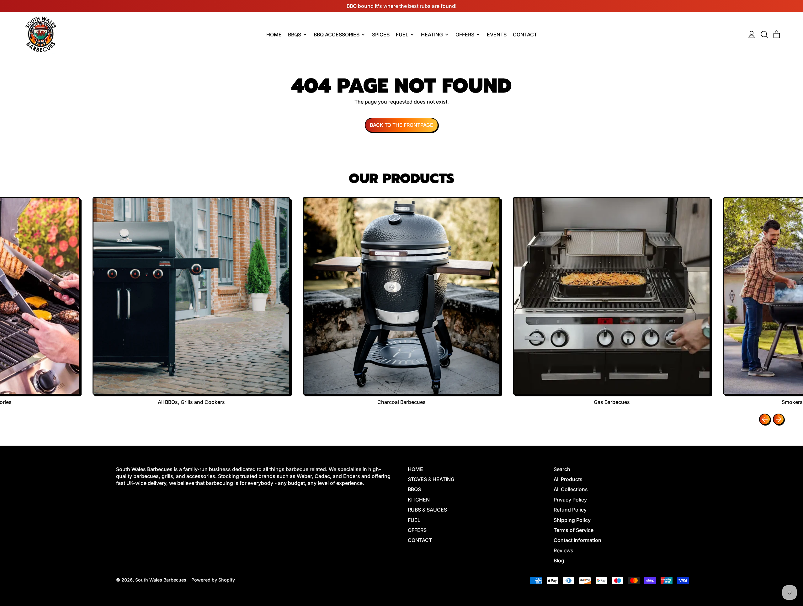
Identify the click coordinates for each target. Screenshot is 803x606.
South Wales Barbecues (160, 579)
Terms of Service (573, 530)
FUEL (414, 520)
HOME (274, 34)
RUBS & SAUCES (427, 510)
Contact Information (577, 540)
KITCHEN (419, 499)
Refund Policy (570, 510)
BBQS (414, 489)
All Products (568, 479)
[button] (764, 34)
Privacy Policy (570, 499)
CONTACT (525, 34)
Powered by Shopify (213, 579)
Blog (559, 560)
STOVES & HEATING (431, 479)
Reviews (563, 550)
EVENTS (497, 34)
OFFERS (417, 530)
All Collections (571, 489)
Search (562, 469)
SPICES (381, 34)
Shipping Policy (572, 520)
